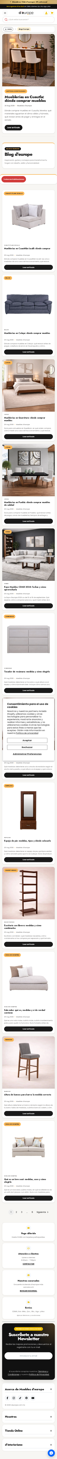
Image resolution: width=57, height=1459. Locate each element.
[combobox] (28, 19)
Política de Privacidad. (39, 1374)
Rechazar (27, 747)
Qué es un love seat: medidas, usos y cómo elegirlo (25, 1180)
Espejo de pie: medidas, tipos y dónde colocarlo (27, 841)
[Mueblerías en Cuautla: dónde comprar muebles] (28, 60)
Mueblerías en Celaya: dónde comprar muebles (27, 333)
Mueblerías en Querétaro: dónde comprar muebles (24, 419)
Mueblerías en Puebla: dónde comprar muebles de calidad (27, 503)
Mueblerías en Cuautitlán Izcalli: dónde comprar (27, 248)
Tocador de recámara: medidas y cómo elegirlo (27, 671)
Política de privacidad (27, 733)
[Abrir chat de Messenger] (51, 1453)
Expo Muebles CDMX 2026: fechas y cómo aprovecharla (25, 588)
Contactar (28, 1264)
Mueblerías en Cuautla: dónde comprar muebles (25, 98)
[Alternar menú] (5, 13)
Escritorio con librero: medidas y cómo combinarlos (22, 927)
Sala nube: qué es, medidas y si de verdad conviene (24, 1011)
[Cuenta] (46, 12)
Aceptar (27, 740)
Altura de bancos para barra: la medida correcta (27, 1094)
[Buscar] (6, 19)
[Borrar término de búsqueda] (51, 19)
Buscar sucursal (28, 1291)
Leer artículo (13, 127)
